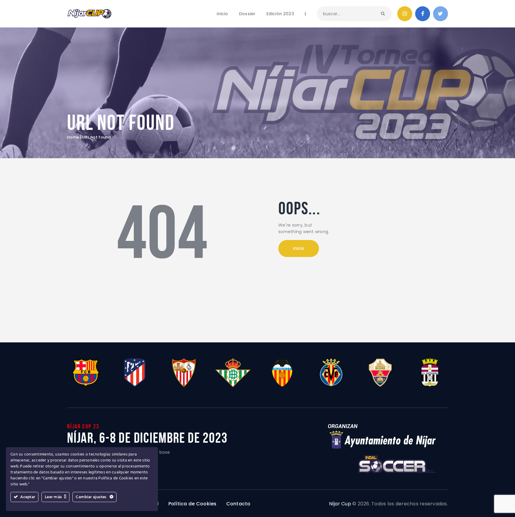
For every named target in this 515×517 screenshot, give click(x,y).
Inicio (298, 248)
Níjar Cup (340, 503)
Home (73, 137)
